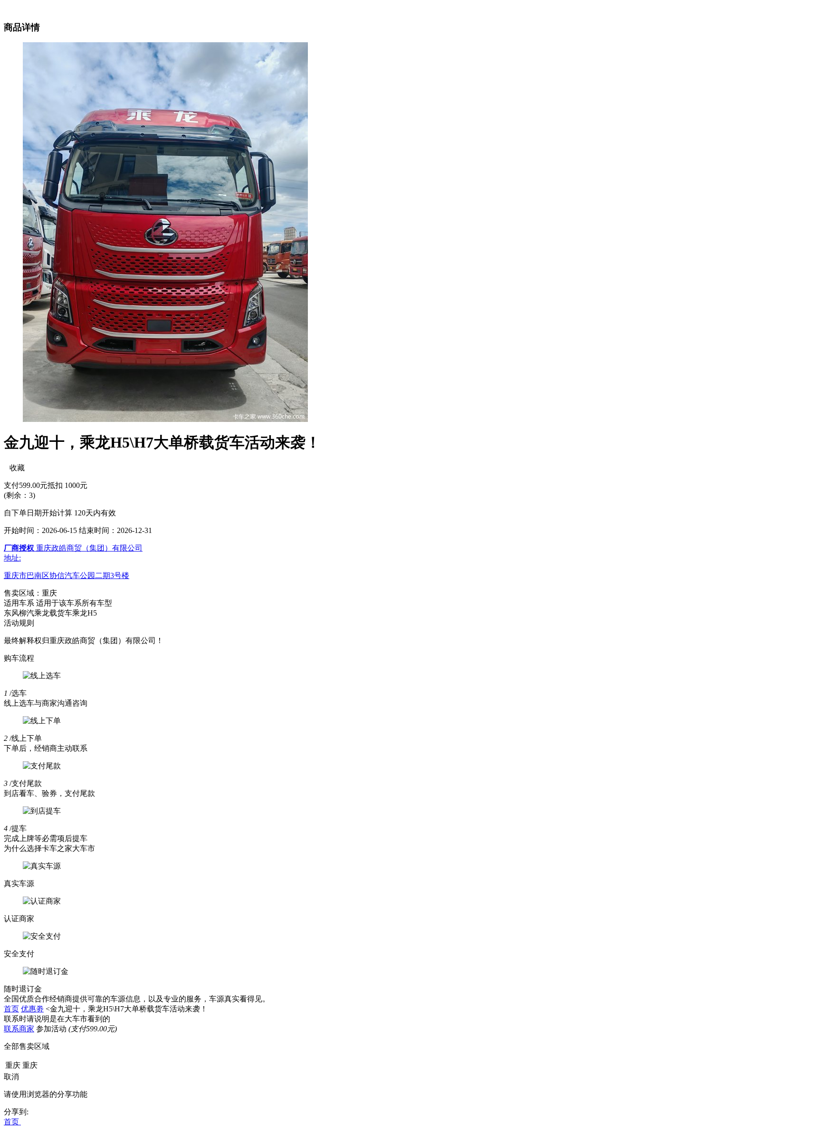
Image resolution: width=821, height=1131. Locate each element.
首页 (11, 1009)
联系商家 (19, 1029)
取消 (11, 1077)
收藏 (14, 468)
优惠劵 (32, 1009)
